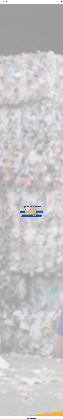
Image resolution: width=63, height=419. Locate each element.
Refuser (31, 418)
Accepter (28, 418)
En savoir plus (34, 418)
